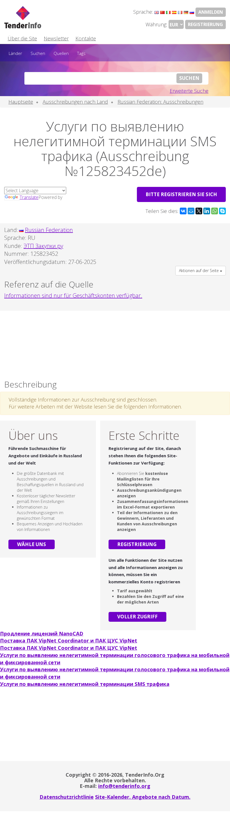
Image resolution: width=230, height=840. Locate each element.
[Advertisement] (115, 344)
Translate (29, 197)
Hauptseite (20, 101)
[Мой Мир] (191, 211)
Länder (15, 53)
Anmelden (210, 12)
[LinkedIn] (206, 211)
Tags (81, 53)
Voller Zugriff (137, 616)
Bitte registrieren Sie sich (181, 194)
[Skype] (222, 211)
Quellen (61, 53)
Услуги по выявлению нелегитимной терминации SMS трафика (84, 684)
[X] (199, 211)
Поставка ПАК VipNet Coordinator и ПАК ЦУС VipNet (68, 640)
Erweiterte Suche (189, 90)
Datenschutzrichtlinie (67, 796)
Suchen (38, 53)
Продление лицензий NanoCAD (41, 633)
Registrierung (205, 24)
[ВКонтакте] (183, 211)
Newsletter (56, 38)
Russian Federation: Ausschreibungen (160, 101)
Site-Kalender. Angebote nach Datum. (142, 796)
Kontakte (85, 38)
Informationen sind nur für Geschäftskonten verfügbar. (73, 295)
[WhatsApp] (214, 211)
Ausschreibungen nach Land (75, 101)
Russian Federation (49, 230)
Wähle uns (31, 544)
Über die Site (22, 38)
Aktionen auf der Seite (199, 270)
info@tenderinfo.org (124, 786)
